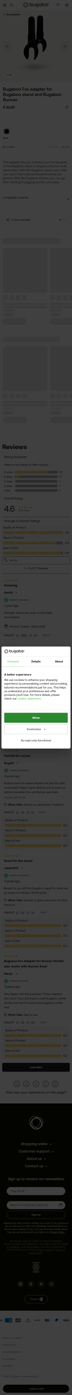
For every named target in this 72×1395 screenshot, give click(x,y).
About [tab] (59, 661)
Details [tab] (36, 661)
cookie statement (29, 698)
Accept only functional (36, 740)
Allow (36, 717)
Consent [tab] (13, 661)
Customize (34, 729)
